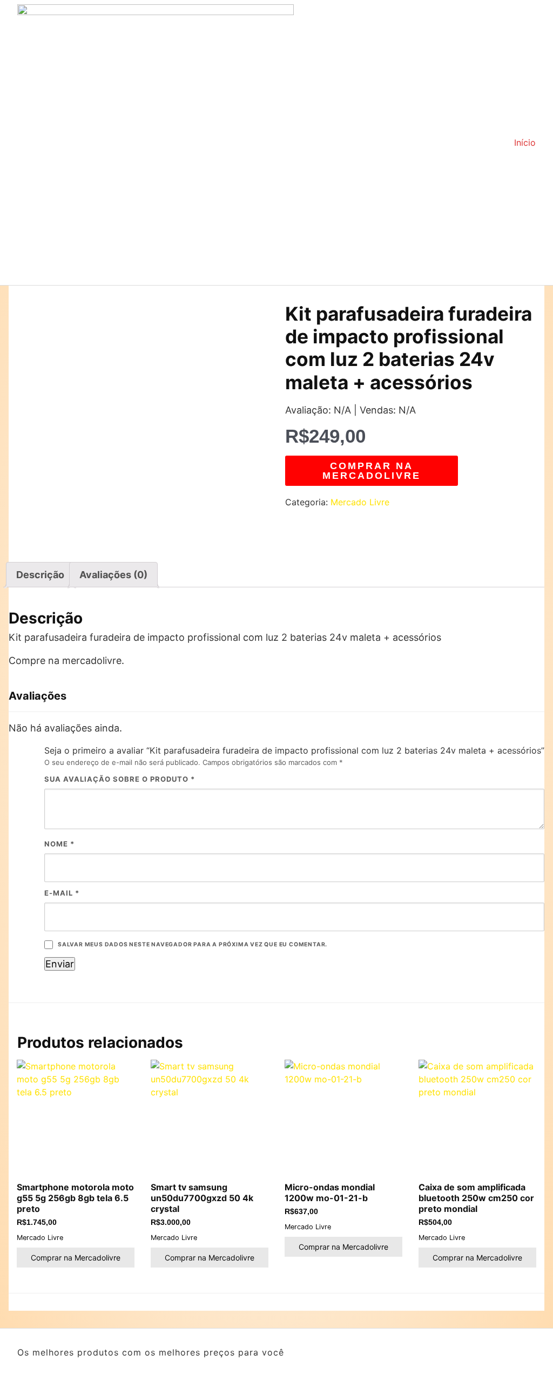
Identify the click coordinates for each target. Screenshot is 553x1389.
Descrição (40, 574)
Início (525, 142)
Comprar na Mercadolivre (371, 470)
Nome (59, 843)
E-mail (61, 893)
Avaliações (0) (113, 574)
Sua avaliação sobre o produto (119, 779)
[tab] (40, 574)
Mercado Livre (360, 502)
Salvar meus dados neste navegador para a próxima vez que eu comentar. (192, 944)
